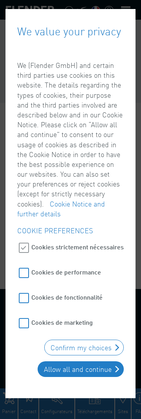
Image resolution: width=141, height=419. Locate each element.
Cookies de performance (66, 272)
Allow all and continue (78, 369)
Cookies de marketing (62, 322)
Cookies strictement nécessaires (77, 247)
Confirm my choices (81, 347)
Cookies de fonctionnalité (67, 297)
